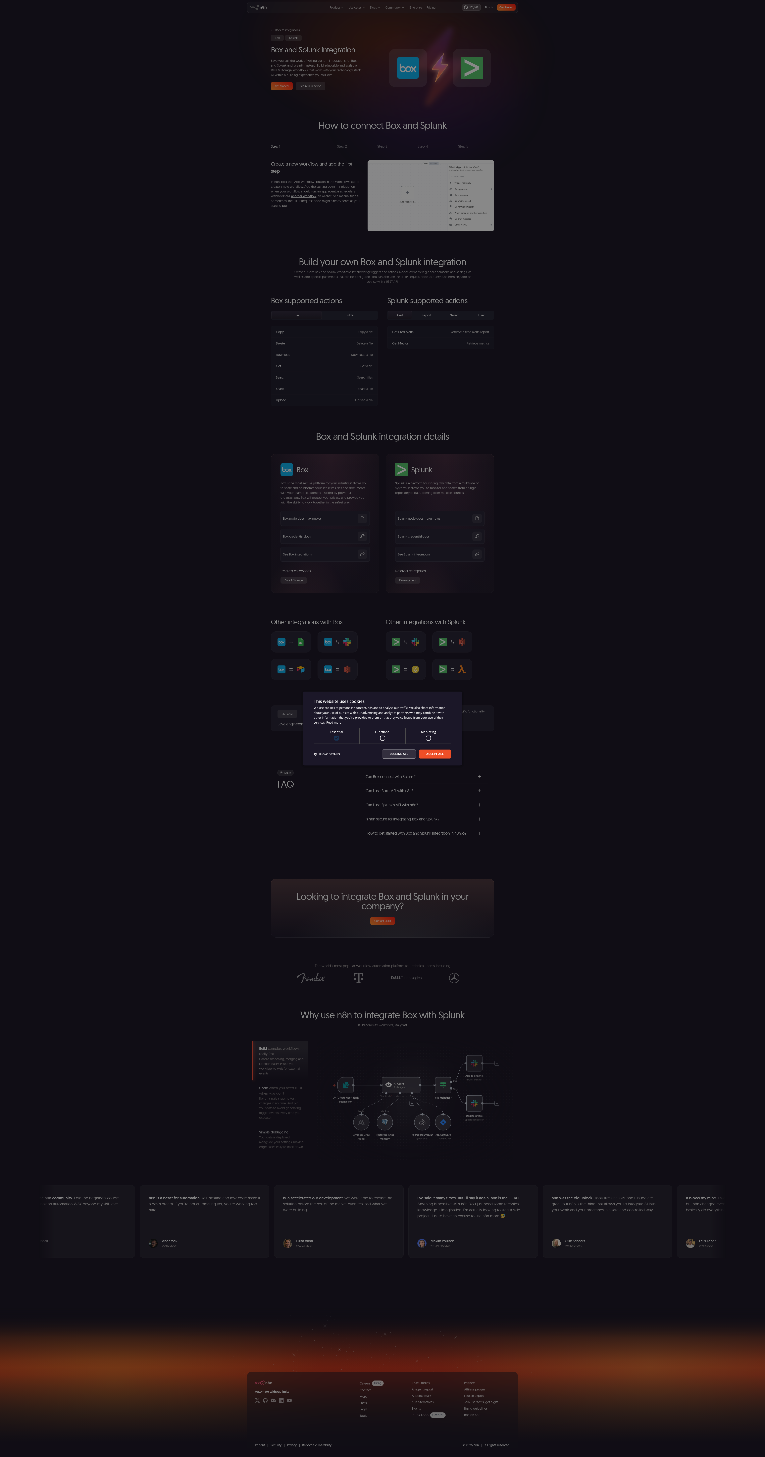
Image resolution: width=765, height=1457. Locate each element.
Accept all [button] (435, 754)
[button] (327, 754)
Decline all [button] (399, 754)
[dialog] (382, 729)
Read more (333, 722)
